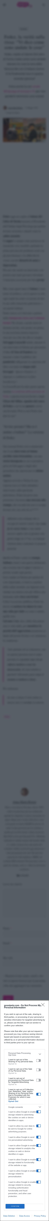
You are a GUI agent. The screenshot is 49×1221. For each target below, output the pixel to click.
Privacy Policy (40, 1216)
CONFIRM (15, 1206)
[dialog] (24, 1110)
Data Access (24, 1216)
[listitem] (24, 1054)
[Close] (43, 1005)
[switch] (38, 1060)
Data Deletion (9, 1216)
